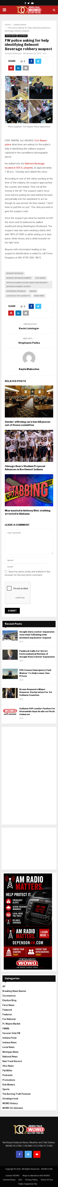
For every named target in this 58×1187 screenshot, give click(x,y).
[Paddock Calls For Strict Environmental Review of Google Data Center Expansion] (10, 655)
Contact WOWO (12, 1176)
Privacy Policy (31, 1180)
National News (10, 1056)
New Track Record (12, 1061)
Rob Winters (8, 1084)
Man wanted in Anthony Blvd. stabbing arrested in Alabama (27, 512)
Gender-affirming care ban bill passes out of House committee (27, 423)
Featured (7, 1010)
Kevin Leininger (29, 328)
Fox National (9, 1019)
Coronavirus (9, 995)
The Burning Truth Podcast (16, 1094)
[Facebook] (19, 1154)
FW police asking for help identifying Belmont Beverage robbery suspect (27, 284)
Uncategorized (10, 1098)
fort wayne (40, 278)
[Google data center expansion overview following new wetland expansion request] (10, 635)
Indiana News (11, 36)
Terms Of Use (47, 1180)
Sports (6, 1089)
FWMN (5, 1028)
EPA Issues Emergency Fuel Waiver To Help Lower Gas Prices (35, 673)
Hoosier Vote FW (11, 1033)
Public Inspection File (27, 1184)
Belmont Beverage (14, 273)
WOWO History (10, 1103)
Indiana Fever (9, 1038)
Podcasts (7, 1075)
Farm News (8, 1005)
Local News (22, 36)
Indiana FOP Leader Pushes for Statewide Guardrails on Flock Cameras (37, 711)
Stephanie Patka (29, 342)
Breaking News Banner (14, 991)
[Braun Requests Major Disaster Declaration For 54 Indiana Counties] (10, 693)
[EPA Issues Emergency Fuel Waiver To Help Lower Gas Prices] (10, 674)
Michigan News (10, 1052)
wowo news (39, 296)
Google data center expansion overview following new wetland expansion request (36, 634)
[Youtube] (36, 1154)
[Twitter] (28, 1154)
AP (3, 986)
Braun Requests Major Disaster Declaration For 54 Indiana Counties (35, 692)
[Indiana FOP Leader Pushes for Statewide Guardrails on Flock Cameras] (10, 712)
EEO (20, 1180)
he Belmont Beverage (16, 291)
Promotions (8, 1080)
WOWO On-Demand (12, 1108)
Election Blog (9, 1000)
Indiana (33, 291)
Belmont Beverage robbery (18, 278)
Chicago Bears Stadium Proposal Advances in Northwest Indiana (25, 468)
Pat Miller (7, 1070)
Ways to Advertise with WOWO (36, 1176)
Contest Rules (9, 1180)
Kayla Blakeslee (14, 53)
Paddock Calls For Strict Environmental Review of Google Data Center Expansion (37, 654)
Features (7, 1014)
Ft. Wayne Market (11, 1023)
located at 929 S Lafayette (18, 296)
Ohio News (8, 1066)
